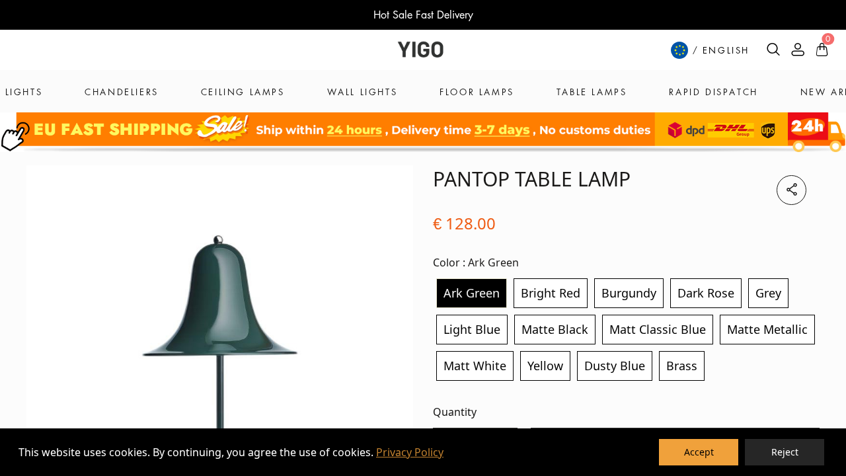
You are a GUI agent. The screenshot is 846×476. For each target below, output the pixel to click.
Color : (476, 262)
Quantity (455, 412)
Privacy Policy (409, 452)
